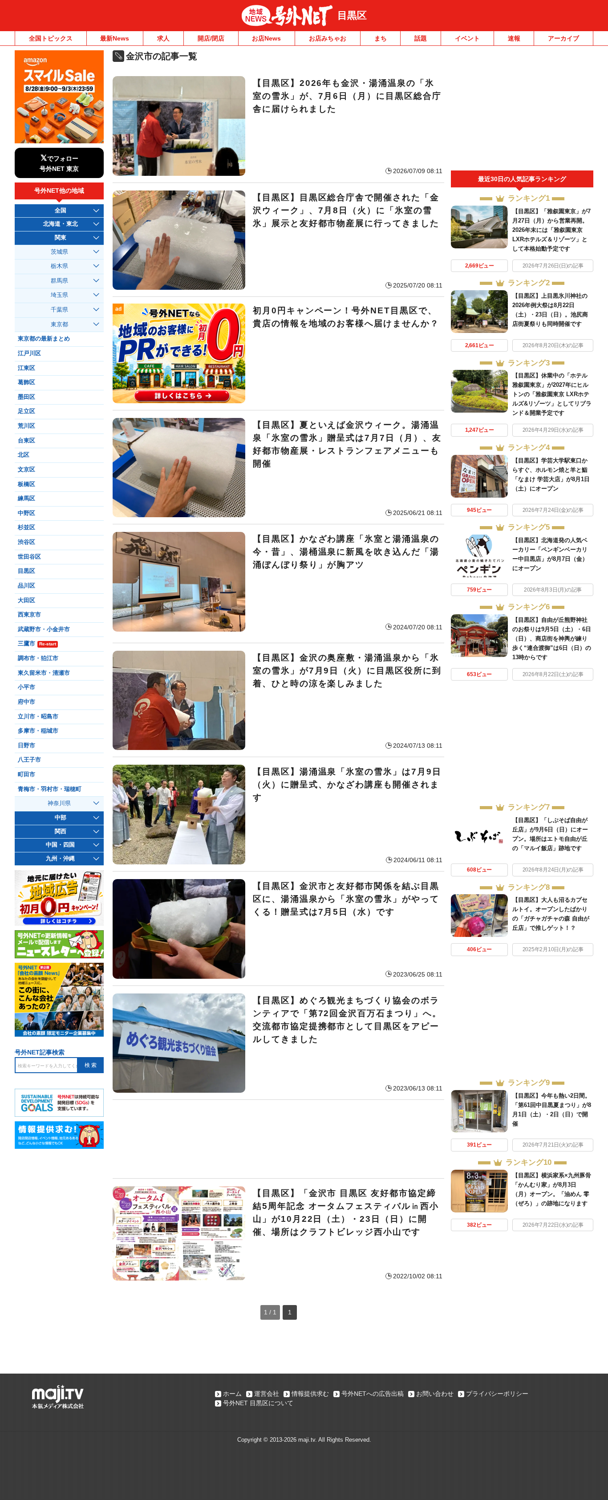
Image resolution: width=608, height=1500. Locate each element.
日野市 (26, 745)
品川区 (26, 586)
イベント (467, 38)
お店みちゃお (327, 38)
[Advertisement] (278, 1139)
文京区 (26, 469)
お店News (266, 38)
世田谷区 (29, 557)
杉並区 (26, 527)
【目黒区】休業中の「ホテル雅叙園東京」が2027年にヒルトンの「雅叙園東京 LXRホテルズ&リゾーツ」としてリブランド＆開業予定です (552, 394)
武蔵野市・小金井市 (44, 629)
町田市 (26, 774)
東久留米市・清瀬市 (44, 673)
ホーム (232, 1393)
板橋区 (26, 484)
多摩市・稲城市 (38, 731)
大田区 (26, 600)
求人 (163, 38)
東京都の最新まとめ (44, 339)
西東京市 (29, 615)
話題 (420, 38)
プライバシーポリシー (497, 1393)
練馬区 (26, 498)
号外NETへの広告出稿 (372, 1393)
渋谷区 (26, 542)
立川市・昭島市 (38, 717)
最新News (114, 38)
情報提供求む (310, 1393)
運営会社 (266, 1393)
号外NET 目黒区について (258, 1403)
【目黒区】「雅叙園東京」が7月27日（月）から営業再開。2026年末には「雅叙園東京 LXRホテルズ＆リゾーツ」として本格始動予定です (551, 230)
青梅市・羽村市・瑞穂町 (49, 789)
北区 (23, 455)
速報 (514, 38)
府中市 (26, 702)
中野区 (26, 513)
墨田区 (26, 397)
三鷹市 (37, 644)
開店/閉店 (211, 38)
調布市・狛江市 (38, 658)
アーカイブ (563, 38)
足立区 (26, 411)
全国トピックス (51, 38)
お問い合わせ (435, 1393)
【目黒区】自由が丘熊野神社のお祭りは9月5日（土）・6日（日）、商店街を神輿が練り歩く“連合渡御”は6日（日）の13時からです (551, 638)
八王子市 (29, 760)
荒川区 (26, 426)
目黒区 (352, 15)
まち (380, 38)
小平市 (26, 687)
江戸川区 (29, 353)
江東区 (26, 368)
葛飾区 (26, 382)
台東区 (26, 441)
